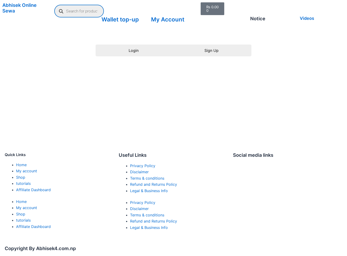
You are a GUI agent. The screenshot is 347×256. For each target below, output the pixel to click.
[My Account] (157, 8)
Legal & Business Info (149, 190)
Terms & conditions (147, 178)
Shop (20, 177)
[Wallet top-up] (107, 8)
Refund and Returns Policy (153, 184)
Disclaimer (139, 171)
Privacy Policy (142, 165)
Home (21, 164)
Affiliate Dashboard (33, 189)
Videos (307, 18)
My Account (167, 19)
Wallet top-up (120, 19)
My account (26, 171)
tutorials (23, 183)
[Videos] (306, 8)
